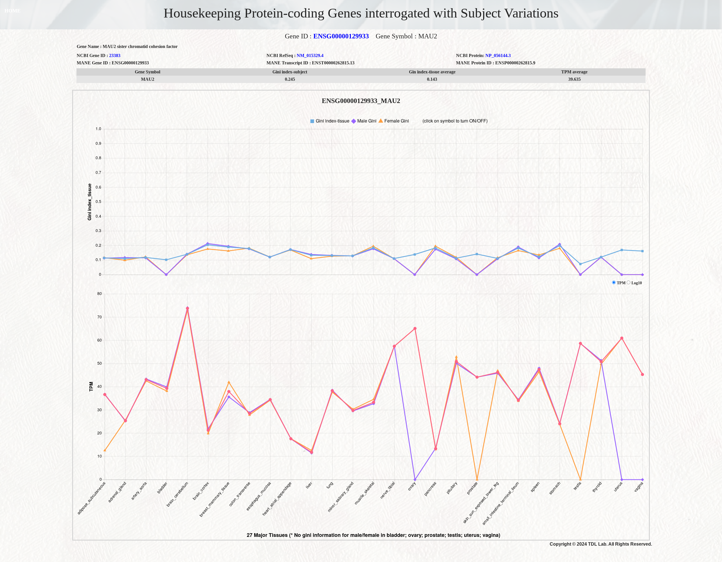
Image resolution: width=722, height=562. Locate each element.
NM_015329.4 (310, 55)
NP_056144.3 (498, 55)
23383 (114, 55)
